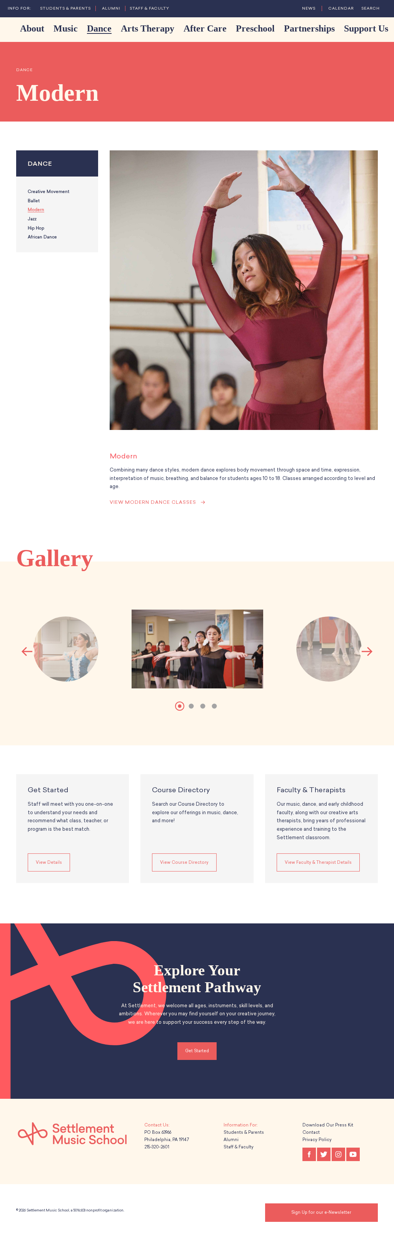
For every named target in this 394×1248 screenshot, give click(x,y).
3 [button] (203, 706)
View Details (49, 862)
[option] (197, 651)
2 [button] (191, 706)
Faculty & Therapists (311, 790)
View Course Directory (184, 862)
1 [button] (180, 706)
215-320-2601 (156, 1147)
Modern (36, 209)
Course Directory (181, 790)
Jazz (32, 219)
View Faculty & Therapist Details (318, 862)
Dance (24, 70)
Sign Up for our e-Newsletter (321, 1212)
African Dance (42, 237)
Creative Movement (48, 191)
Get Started (48, 790)
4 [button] (214, 706)
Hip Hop (36, 228)
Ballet (34, 200)
